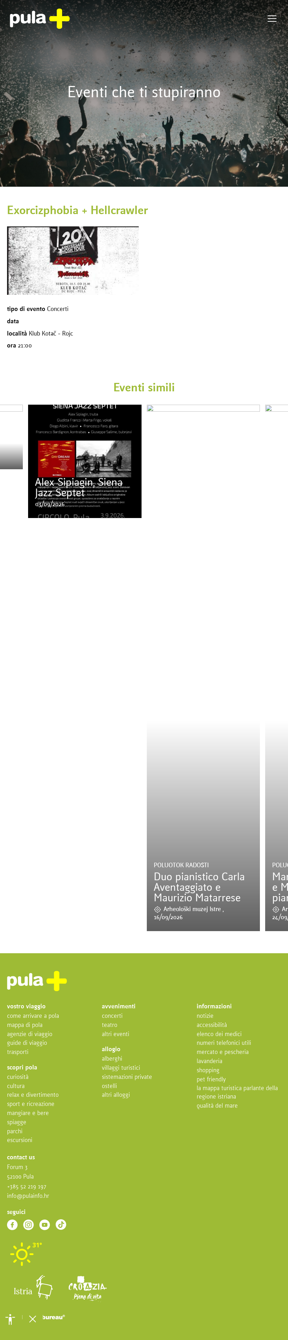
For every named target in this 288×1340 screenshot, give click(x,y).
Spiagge (16, 1123)
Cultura (16, 1086)
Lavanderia (209, 1061)
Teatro (109, 1025)
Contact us (21, 1158)
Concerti (112, 1016)
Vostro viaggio (26, 1007)
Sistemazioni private (127, 1077)
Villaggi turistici (121, 1068)
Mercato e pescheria (223, 1052)
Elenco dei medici (219, 1034)
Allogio (111, 1050)
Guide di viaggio (27, 1043)
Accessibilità (212, 1025)
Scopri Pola (22, 1068)
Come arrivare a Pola (33, 1016)
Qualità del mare (217, 1106)
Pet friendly (211, 1080)
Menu (272, 19)
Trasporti (17, 1052)
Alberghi (112, 1059)
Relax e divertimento (33, 1095)
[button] (10, 1319)
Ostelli (109, 1086)
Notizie (205, 1016)
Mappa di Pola (24, 1025)
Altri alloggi (116, 1095)
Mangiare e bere (28, 1113)
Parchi (14, 1132)
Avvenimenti (119, 1007)
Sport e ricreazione (30, 1104)
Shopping (208, 1071)
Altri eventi (115, 1034)
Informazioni (214, 1007)
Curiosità (17, 1077)
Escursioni (19, 1140)
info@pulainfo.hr (28, 1196)
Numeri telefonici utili (224, 1043)
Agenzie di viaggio (29, 1034)
